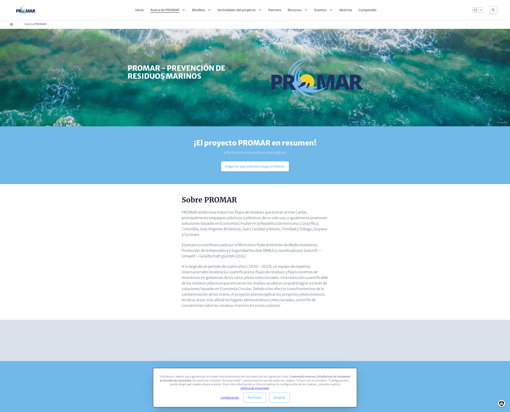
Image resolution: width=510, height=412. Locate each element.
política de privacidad (254, 388)
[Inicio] (26, 10)
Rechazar (255, 397)
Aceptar (279, 397)
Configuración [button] (230, 397)
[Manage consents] (501, 403)
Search (493, 9)
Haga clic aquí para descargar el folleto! (255, 166)
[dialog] (255, 387)
